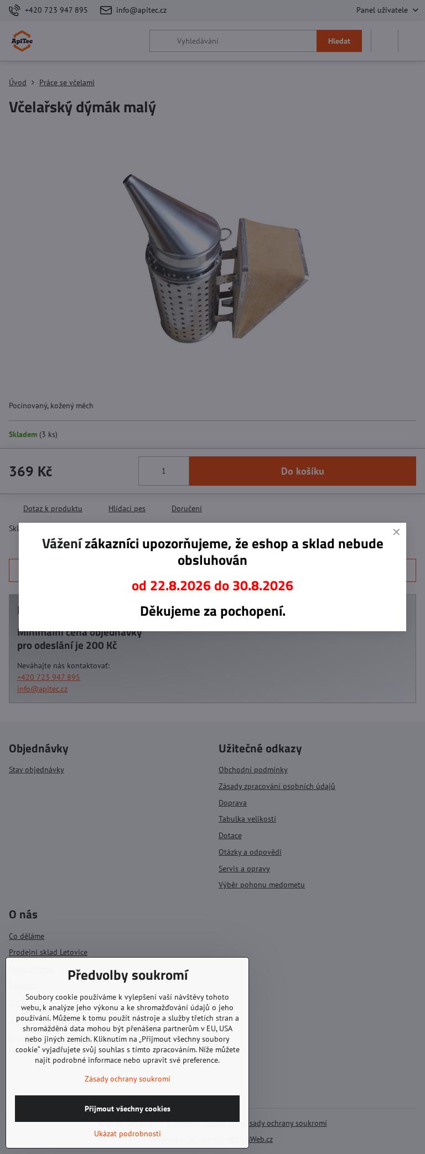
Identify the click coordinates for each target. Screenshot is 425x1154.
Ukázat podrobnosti (127, 1134)
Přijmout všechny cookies (127, 1109)
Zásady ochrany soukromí (127, 1079)
